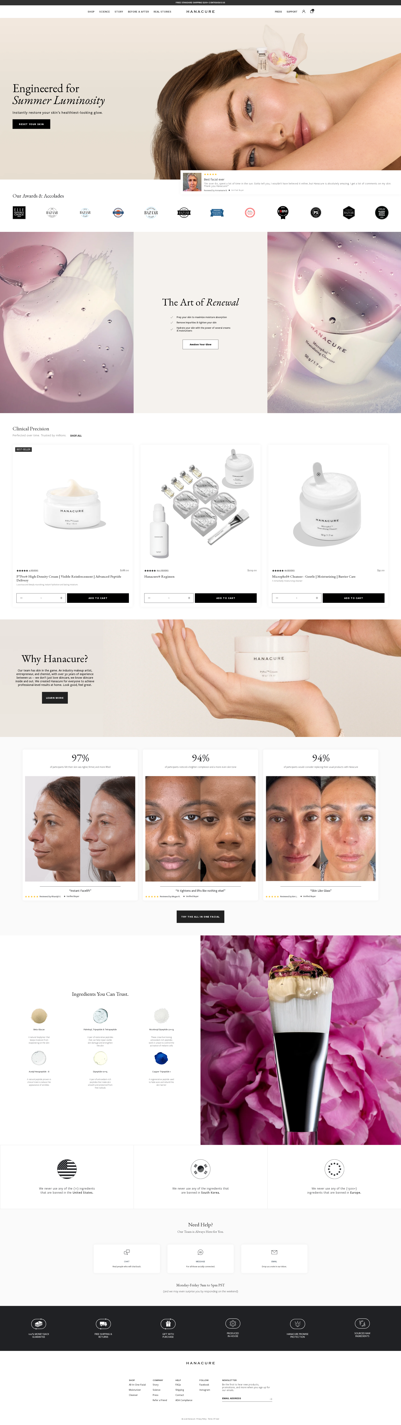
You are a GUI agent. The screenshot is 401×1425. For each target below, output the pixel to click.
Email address (231, 1398)
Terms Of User (213, 1419)
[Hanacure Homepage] (200, 11)
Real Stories (162, 11)
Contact (179, 1395)
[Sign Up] (271, 1399)
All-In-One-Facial (137, 1384)
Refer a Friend (160, 1400)
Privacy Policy (201, 1419)
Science (104, 11)
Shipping (179, 1389)
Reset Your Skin (31, 124)
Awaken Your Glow (200, 344)
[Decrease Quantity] (21, 598)
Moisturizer (135, 1389)
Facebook (204, 1384)
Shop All (76, 435)
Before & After (138, 11)
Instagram (204, 1389)
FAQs (178, 1384)
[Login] (303, 11)
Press (278, 11)
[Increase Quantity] (61, 598)
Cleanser (133, 1395)
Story (119, 11)
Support (292, 11)
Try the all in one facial (200, 916)
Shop (91, 11)
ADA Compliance (183, 1400)
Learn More (55, 697)
